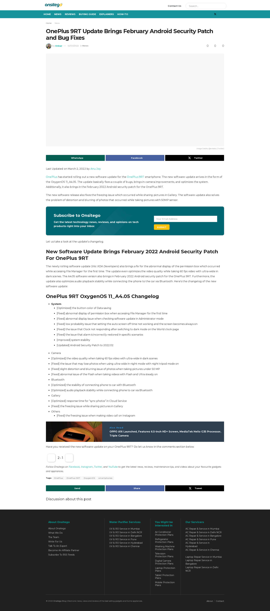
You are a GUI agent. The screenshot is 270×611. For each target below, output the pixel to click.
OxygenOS (89, 478)
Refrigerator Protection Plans (164, 540)
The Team (53, 537)
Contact (220, 601)
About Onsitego (57, 528)
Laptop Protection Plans (165, 569)
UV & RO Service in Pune (123, 539)
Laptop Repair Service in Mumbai (203, 556)
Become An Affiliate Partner (63, 550)
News (57, 14)
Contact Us (174, 6)
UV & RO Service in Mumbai (124, 528)
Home (47, 14)
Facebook (74, 466)
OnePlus (51, 176)
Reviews (70, 14)
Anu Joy (95, 168)
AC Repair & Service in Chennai (202, 549)
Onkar (58, 45)
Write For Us (55, 541)
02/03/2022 (73, 45)
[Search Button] (223, 6)
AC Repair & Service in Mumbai (202, 528)
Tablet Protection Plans (164, 576)
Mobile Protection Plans (165, 584)
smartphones (105, 478)
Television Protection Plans (164, 555)
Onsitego (57, 601)
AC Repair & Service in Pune (200, 539)
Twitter (98, 466)
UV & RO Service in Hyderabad (125, 542)
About (210, 601)
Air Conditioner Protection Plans (164, 533)
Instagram (87, 466)
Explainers (106, 14)
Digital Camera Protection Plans (164, 562)
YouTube (113, 466)
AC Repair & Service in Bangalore (203, 535)
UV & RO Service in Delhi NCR (125, 532)
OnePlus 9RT (135, 176)
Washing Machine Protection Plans (165, 548)
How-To (122, 14)
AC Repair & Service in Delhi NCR (203, 532)
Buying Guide (87, 14)
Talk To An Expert (57, 546)
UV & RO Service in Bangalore (125, 535)
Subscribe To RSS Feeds (61, 554)
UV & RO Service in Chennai (124, 546)
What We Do (55, 532)
